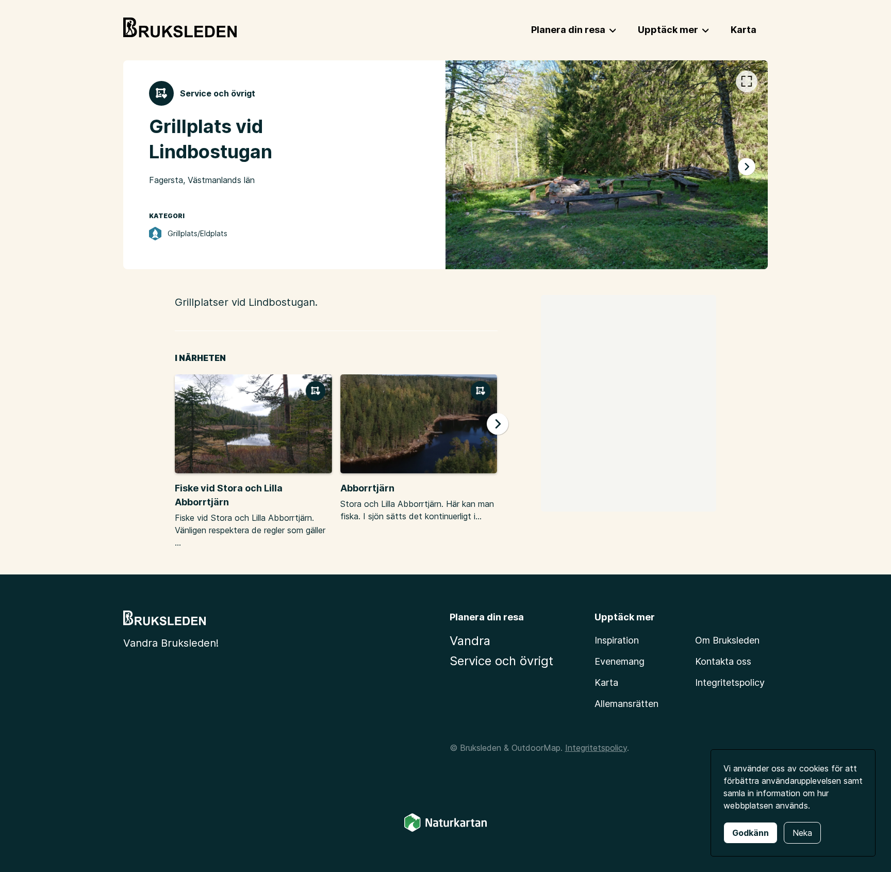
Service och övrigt (501, 660)
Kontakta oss (723, 661)
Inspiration (617, 640)
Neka (802, 833)
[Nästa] (746, 167)
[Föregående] (466, 167)
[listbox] (607, 164)
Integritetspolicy (730, 682)
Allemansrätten (626, 703)
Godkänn (750, 833)
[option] (607, 164)
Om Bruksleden (727, 640)
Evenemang (620, 661)
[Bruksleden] (180, 28)
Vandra (470, 640)
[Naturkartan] (445, 830)
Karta (606, 682)
